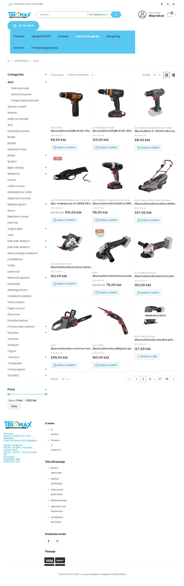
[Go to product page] (71, 102)
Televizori (13, 357)
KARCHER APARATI (19, 241)
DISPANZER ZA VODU (20, 192)
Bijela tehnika (16, 168)
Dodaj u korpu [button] (66, 147)
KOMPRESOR (15, 259)
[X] (167, 4)
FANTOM (13, 223)
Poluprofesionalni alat (68, 200)
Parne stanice (16, 302)
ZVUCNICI (13, 375)
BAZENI (12, 143)
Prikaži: (147, 75)
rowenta (13, 339)
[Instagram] (173, 4)
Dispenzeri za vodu (19, 198)
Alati (53, 127)
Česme (12, 180)
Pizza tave (14, 314)
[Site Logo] (19, 14)
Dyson (11, 210)
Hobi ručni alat (158, 128)
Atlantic (12, 113)
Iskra (169, 128)
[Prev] (129, 379)
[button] (167, 75)
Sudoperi (13, 345)
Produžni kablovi (18, 320)
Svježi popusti (151, 35)
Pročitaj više (148, 356)
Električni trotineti (18, 216)
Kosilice (150, 200)
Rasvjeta (13, 333)
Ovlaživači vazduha (19, 296)
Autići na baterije (18, 119)
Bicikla (11, 155)
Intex (10, 235)
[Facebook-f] (48, 541)
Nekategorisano (18, 290)
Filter (14, 406)
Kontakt (19, 48)
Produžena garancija (44, 48)
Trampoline (15, 363)
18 (166, 379)
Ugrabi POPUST (41, 36)
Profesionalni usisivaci (21, 326)
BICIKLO (12, 161)
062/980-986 (165, 39)
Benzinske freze (17, 149)
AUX (10, 125)
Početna (19, 36)
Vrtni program (88, 200)
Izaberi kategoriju (87, 36)
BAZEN (11, 137)
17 (159, 379)
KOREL (11, 265)
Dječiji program (17, 204)
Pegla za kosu (16, 308)
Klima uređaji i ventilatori (23, 253)
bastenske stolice (19, 131)
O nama (63, 36)
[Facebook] (161, 4)
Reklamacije (58, 500)
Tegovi (12, 351)
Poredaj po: (57, 75)
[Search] (116, 15)
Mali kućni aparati (18, 278)
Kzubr (59, 127)
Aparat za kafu (17, 106)
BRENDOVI (102, 127)
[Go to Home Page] (9, 61)
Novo (170, 35)
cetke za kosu (16, 186)
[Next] (173, 379)
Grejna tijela (15, 229)
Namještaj (113, 36)
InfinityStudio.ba (118, 574)
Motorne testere (21, 94)
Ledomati (13, 271)
